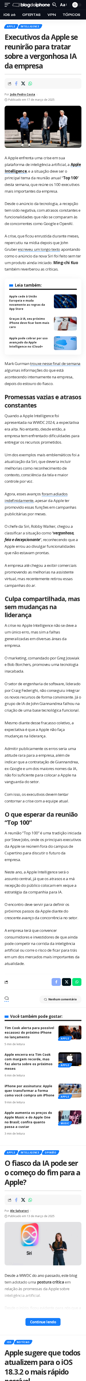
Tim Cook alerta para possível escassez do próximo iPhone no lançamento (29, 1032)
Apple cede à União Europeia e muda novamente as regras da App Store (27, 302)
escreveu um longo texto (39, 249)
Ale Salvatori (19, 1211)
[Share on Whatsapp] (30, 83)
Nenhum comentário (62, 999)
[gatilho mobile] (8, 5)
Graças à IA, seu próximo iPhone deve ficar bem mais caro (29, 323)
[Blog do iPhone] (31, 5)
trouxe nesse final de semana (55, 363)
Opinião (50, 1152)
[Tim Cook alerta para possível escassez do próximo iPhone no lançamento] (69, 1032)
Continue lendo (43, 1321)
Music (65, 1123)
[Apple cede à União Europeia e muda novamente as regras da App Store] (65, 301)
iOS (9, 1342)
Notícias (23, 1342)
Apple (11, 26)
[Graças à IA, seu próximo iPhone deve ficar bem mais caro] (65, 324)
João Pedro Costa (22, 94)
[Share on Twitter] (23, 83)
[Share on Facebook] (16, 83)
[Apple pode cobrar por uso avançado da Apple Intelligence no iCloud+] (65, 343)
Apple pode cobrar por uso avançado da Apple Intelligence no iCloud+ (28, 342)
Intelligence (30, 26)
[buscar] (54, 5)
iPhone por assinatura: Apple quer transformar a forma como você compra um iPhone (29, 1091)
